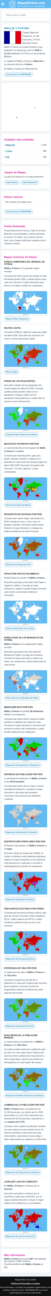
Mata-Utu (10, 145)
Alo (8, 157)
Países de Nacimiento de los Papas (20, 628)
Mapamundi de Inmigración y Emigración (22, 765)
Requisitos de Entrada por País (18, 564)
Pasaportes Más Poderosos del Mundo (21, 435)
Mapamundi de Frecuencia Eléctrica (20, 959)
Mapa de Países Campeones (17, 319)
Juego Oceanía (12, 182)
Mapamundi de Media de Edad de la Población (25, 1096)
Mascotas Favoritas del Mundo (18, 505)
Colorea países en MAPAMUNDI (18, 74)
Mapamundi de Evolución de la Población (23, 1172)
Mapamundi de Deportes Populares (20, 899)
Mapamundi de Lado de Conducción (20, 1236)
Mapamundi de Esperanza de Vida (19, 1026)
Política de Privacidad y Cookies (25, 1283)
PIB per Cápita (11, 372)
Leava (9, 151)
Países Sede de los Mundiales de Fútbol (22, 698)
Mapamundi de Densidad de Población (21, 832)
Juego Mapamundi (29, 182)
